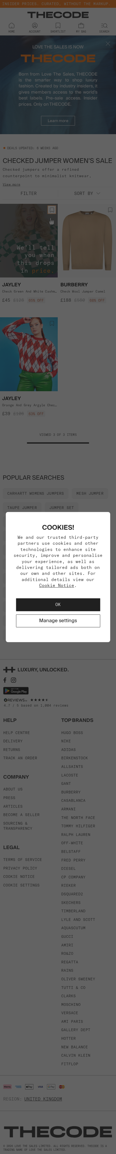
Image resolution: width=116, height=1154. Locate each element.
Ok (58, 604)
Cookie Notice (56, 585)
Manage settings (58, 620)
